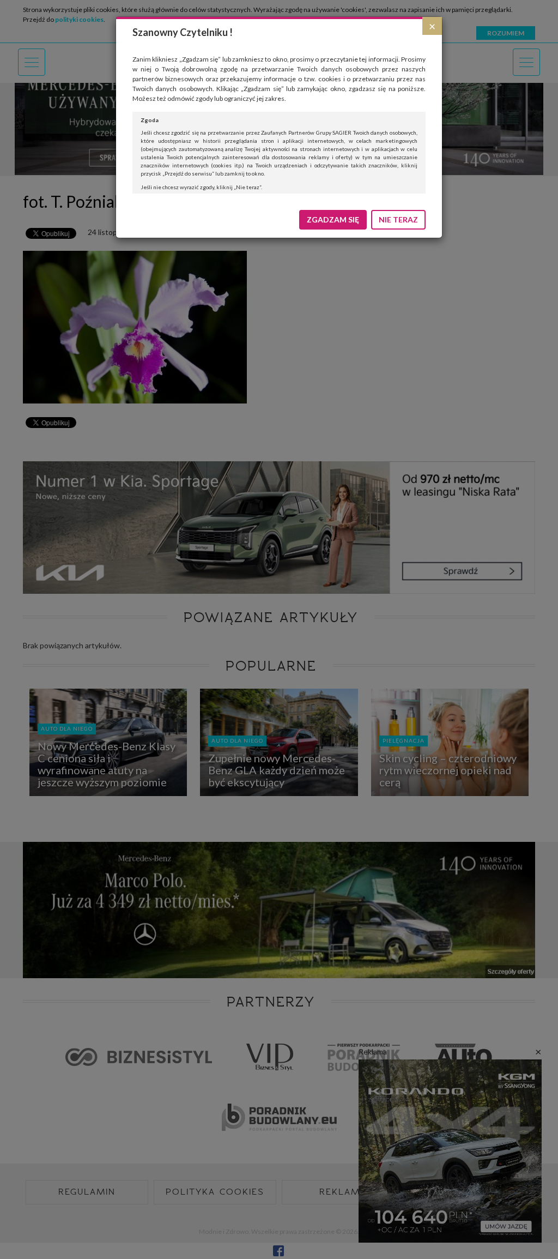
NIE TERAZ (398, 219)
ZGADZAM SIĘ (333, 219)
